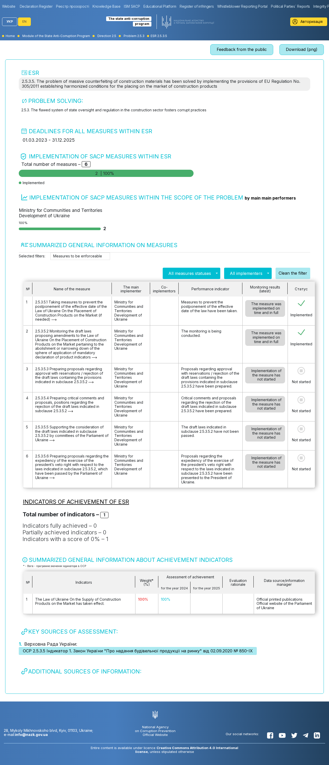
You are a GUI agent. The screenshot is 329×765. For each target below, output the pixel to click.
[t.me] (306, 735)
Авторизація (311, 21)
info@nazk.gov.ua (31, 734)
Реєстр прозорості (72, 6)
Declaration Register (36, 6)
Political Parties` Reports (290, 6)
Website (8, 6)
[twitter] (294, 735)
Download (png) (301, 49)
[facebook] (270, 735)
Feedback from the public (242, 49)
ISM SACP (132, 6)
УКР (9, 21)
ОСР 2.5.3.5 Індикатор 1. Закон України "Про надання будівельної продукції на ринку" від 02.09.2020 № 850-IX (138, 650)
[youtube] (282, 735)
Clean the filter (293, 273)
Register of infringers (197, 6)
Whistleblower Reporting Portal (242, 6)
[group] (10, 6)
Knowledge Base (107, 6)
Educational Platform (159, 6)
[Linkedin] (317, 735)
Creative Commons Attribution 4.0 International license (187, 750)
